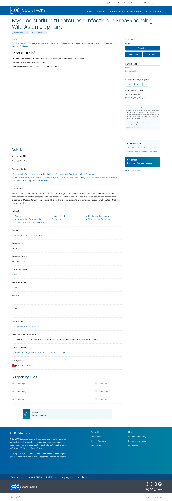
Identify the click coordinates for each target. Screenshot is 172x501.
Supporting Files (132, 71)
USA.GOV (158, 497)
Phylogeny (56, 219)
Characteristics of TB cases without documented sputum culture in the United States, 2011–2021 (142, 147)
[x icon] (151, 484)
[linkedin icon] (160, 484)
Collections (100, 11)
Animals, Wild (58, 216)
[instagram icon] (156, 484)
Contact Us (133, 445)
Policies (50, 477)
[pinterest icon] (151, 490)
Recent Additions (116, 11)
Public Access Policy (137, 441)
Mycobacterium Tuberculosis (28, 219)
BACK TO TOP (133, 170)
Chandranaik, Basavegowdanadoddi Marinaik (36, 43)
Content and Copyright (138, 436)
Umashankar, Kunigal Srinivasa (26, 177)
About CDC (34, 477)
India (14, 287)
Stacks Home (97, 432)
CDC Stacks (19, 433)
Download (99, 383)
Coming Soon (134, 11)
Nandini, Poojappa (51, 177)
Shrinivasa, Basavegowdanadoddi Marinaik (32, 180)
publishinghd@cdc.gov (135, 97)
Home (89, 11)
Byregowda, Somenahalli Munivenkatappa (99, 177)
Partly (137, 84)
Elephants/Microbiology (99, 216)
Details (128, 67)
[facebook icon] (147, 484)
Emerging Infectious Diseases (25, 326)
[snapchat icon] (156, 490)
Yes (128, 84)
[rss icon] (160, 490)
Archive (81, 477)
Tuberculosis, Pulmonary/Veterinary (31, 222)
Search (157, 11)
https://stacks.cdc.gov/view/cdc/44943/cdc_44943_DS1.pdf (39, 352)
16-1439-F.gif (19, 383)
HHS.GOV (147, 497)
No (145, 84)
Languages (65, 477)
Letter (15, 274)
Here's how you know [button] (152, 3)
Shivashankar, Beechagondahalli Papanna (81, 43)
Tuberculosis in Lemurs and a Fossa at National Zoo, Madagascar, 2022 (142, 151)
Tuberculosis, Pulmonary (99, 219)
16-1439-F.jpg (19, 391)
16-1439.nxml (19, 399)
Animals (18, 216)
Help (146, 11)
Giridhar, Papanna (70, 177)
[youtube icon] (147, 490)
